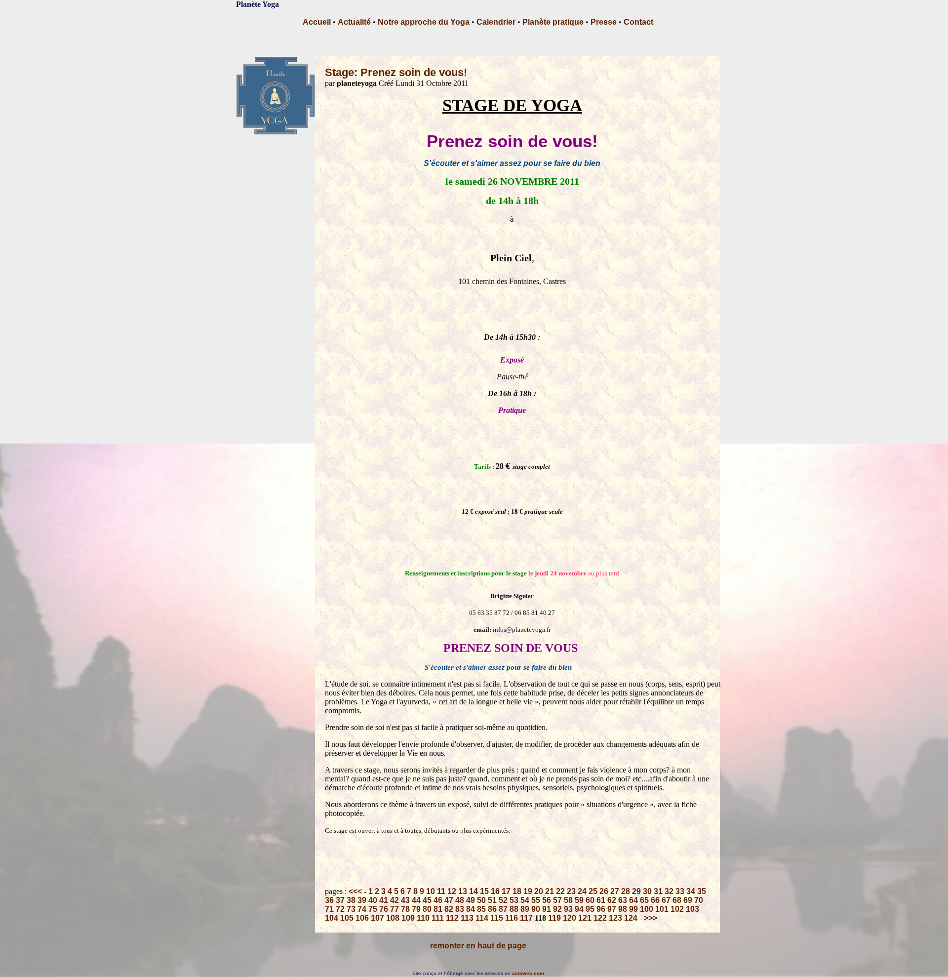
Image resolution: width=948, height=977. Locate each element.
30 (647, 891)
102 (677, 909)
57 (557, 900)
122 (600, 918)
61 (600, 900)
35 (701, 891)
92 (557, 909)
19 (527, 891)
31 (658, 891)
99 (633, 909)
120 (569, 918)
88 (514, 909)
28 (625, 891)
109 (408, 918)
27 (614, 891)
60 (590, 900)
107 (377, 918)
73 (351, 909)
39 (361, 900)
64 (633, 900)
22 (560, 891)
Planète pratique (553, 22)
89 (524, 909)
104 (331, 918)
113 (467, 918)
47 (448, 900)
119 (554, 918)
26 (603, 891)
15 (484, 891)
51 (492, 900)
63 (622, 900)
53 (514, 900)
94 (579, 909)
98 (622, 909)
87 (503, 909)
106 (362, 918)
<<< (355, 891)
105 (347, 918)
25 (593, 891)
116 (511, 918)
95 (590, 909)
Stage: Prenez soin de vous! (396, 72)
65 (644, 900)
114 (481, 918)
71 (329, 909)
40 (372, 900)
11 (441, 891)
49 (470, 900)
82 (448, 909)
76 (383, 909)
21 (549, 891)
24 (582, 891)
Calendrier (495, 22)
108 (392, 918)
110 (423, 918)
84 (470, 909)
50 (481, 900)
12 (451, 891)
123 (615, 918)
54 (524, 900)
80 (427, 909)
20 (538, 891)
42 (394, 900)
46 (438, 900)
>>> (650, 918)
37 (340, 900)
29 (636, 891)
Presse (604, 22)
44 (416, 900)
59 (579, 900)
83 (459, 909)
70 (698, 900)
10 (430, 891)
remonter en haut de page (478, 945)
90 (535, 909)
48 (459, 900)
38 (351, 900)
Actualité (354, 22)
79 (416, 909)
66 (655, 900)
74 (361, 909)
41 (383, 900)
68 (676, 900)
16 (495, 891)
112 (452, 918)
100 (646, 909)
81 (438, 909)
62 (611, 900)
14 (473, 891)
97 (611, 909)
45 (427, 900)
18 (517, 891)
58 (568, 900)
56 (546, 900)
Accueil (317, 22)
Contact (638, 22)
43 (405, 900)
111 (438, 918)
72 (340, 909)
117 (526, 918)
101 (662, 909)
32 (669, 891)
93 (568, 909)
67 (666, 900)
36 (329, 900)
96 (600, 909)
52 (503, 900)
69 (687, 900)
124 (630, 918)
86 (492, 909)
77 (394, 909)
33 (679, 891)
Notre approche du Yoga (424, 22)
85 (481, 909)
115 (496, 918)
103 (692, 909)
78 (405, 909)
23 (571, 891)
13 (462, 891)
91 (546, 909)
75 (372, 909)
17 (506, 891)
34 (690, 891)
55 (535, 900)
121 (585, 918)
